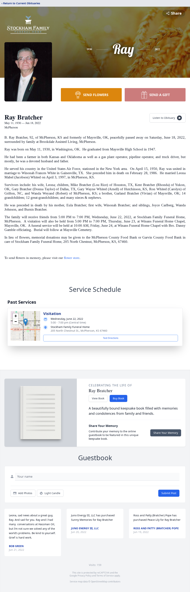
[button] (25, 322)
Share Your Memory (165, 433)
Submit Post (168, 493)
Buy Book (118, 398)
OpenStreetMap (99, 581)
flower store (71, 257)
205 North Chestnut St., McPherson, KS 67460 (79, 330)
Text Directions (110, 338)
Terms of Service (105, 575)
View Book (98, 398)
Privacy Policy (84, 575)
